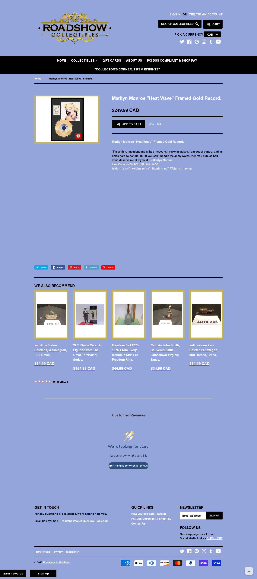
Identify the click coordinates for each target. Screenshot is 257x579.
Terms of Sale (42, 551)
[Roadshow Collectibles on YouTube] (218, 42)
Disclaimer (72, 551)
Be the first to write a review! (128, 465)
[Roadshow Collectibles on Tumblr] (211, 42)
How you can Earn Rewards (149, 514)
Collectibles (83, 60)
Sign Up (214, 515)
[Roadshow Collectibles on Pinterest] (196, 42)
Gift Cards (112, 60)
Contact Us (138, 523)
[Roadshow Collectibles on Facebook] (189, 42)
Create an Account (206, 14)
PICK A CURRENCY (189, 34)
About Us (134, 60)
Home (61, 60)
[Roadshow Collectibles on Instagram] (204, 42)
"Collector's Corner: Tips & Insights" (127, 69)
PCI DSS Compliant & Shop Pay (172, 60)
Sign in (175, 14)
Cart (216, 24)
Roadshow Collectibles (56, 562)
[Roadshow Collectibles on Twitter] (182, 42)
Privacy (58, 551)
